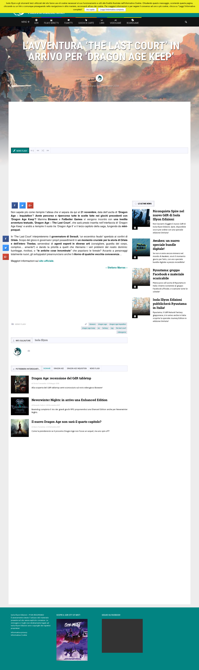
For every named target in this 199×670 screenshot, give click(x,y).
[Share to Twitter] (22, 207)
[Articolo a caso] (42, 150)
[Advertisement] (99, 125)
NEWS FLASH (20, 324)
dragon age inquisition (118, 324)
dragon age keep (88, 328)
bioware (92, 324)
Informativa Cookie (19, 635)
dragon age (102, 324)
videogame (122, 332)
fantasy (105, 328)
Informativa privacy (19, 632)
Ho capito (90, 10)
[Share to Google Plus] (30, 207)
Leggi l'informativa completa (112, 10)
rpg (112, 328)
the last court (121, 328)
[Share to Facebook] (15, 207)
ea (99, 328)
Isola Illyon (89, 85)
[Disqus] (69, 484)
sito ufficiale (46, 261)
